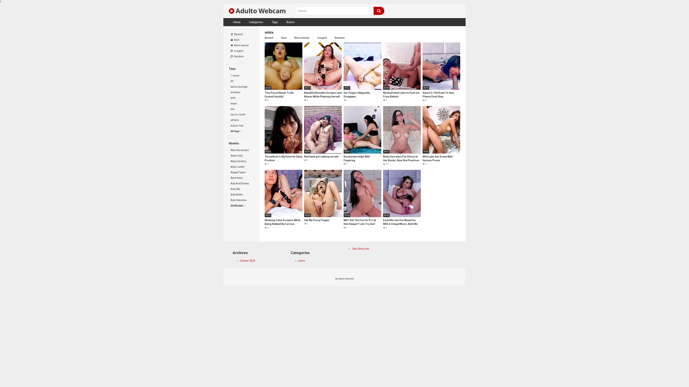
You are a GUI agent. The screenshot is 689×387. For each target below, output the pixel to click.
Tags (275, 22)
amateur (235, 92)
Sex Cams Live (360, 248)
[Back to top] (677, 377)
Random (239, 56)
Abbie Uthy (237, 155)
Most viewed (241, 45)
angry (234, 103)
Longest (238, 50)
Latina (301, 260)
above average (239, 86)
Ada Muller (237, 194)
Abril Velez (237, 177)
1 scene (235, 75)
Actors (290, 22)
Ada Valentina (239, 200)
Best (236, 39)
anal (233, 97)
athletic (235, 120)
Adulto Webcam (260, 10)
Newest (238, 34)
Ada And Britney (240, 183)
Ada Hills (235, 189)
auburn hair (237, 125)
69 (232, 81)
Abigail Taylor (238, 172)
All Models (237, 205)
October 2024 (247, 260)
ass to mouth (238, 114)
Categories (256, 22)
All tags (235, 131)
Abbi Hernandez (240, 150)
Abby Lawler (238, 166)
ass (233, 109)
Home (237, 22)
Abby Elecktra (238, 161)
